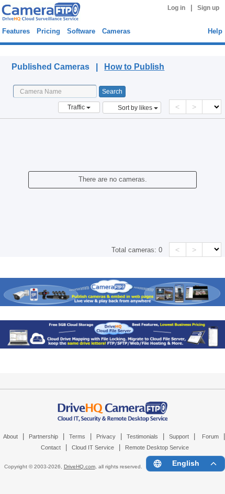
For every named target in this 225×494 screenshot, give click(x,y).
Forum (210, 436)
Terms (77, 436)
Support (179, 436)
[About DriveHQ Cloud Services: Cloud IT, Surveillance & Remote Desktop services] (113, 406)
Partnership (43, 436)
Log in (176, 8)
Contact (51, 447)
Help (215, 31)
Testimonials (142, 436)
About (10, 436)
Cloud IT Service (93, 447)
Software (81, 31)
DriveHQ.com (79, 466)
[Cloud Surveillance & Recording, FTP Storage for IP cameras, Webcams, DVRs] (39, 13)
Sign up (208, 8)
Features (16, 31)
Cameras (116, 31)
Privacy (106, 436)
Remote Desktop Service (157, 447)
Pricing (48, 31)
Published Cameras (46, 49)
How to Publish (134, 66)
